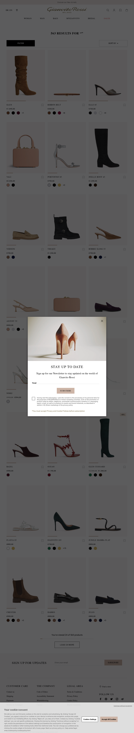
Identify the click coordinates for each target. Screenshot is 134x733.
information (53, 398)
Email (34, 383)
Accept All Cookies (109, 719)
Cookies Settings (89, 719)
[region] (67, 717)
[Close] (102, 321)
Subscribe (65, 390)
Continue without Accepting (123, 706)
